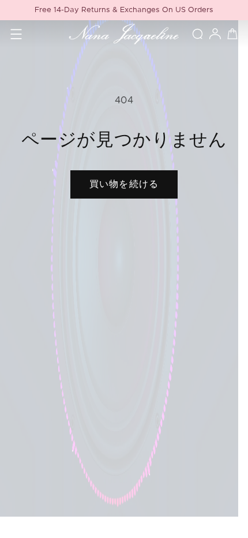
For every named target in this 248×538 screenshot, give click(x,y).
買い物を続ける (124, 184)
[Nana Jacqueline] (124, 34)
